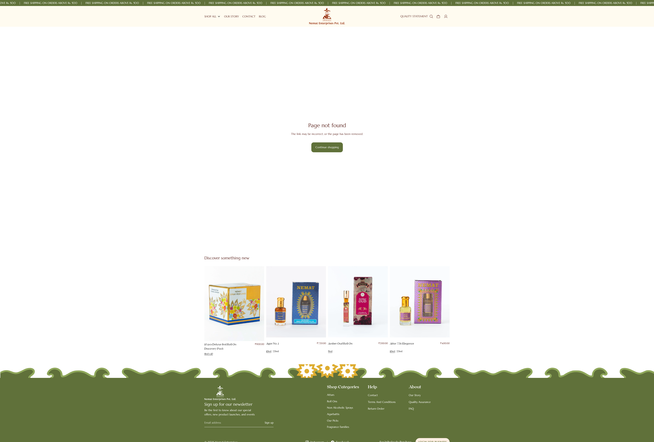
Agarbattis (333, 414)
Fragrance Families (338, 427)
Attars (330, 394)
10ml (268, 351)
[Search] (431, 16)
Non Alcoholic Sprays (340, 407)
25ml (276, 351)
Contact (373, 395)
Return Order (376, 408)
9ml (330, 351)
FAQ (411, 408)
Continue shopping (327, 147)
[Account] (446, 16)
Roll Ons (332, 401)
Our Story (415, 395)
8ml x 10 (208, 354)
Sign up (269, 422)
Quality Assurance (420, 402)
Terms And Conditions (382, 402)
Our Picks (332, 420)
